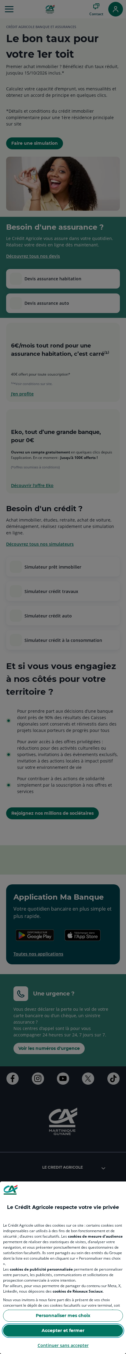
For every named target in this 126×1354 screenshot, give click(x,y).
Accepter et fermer (63, 1330)
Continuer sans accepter (63, 1345)
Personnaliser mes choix (63, 1315)
